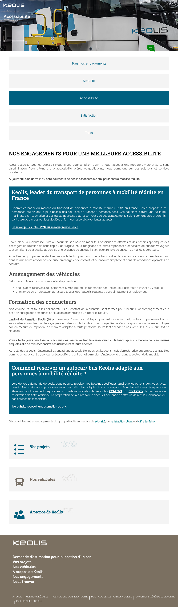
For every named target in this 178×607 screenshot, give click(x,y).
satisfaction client (121, 421)
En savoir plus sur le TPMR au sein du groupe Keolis (45, 227)
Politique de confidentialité (70, 596)
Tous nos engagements (89, 63)
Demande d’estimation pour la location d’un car (52, 557)
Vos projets (22, 562)
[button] (151, 48)
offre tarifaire (146, 421)
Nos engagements (28, 577)
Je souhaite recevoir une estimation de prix (39, 406)
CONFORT (115, 391)
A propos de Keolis (28, 572)
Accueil (17, 596)
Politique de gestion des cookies (111, 596)
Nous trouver (23, 582)
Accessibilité (89, 98)
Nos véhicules (24, 567)
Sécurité (89, 81)
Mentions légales (37, 596)
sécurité (100, 421)
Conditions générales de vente (155, 596)
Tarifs (89, 133)
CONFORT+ (136, 391)
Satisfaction (89, 115)
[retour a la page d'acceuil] (12, 6)
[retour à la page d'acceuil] (30, 543)
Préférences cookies (29, 601)
